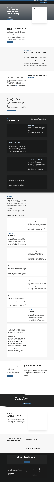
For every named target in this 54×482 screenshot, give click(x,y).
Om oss (32, 2)
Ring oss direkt (11, 19)
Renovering (28, 2)
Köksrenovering (34, 468)
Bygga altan (26, 468)
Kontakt (35, 2)
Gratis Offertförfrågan (11, 110)
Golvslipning (26, 470)
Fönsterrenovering (34, 474)
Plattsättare (33, 469)
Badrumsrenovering (34, 475)
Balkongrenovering (34, 470)
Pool (25, 469)
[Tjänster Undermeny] (25, 2)
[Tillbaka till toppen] (52, 480)
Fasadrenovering (34, 473)
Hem (21, 2)
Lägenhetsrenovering (34, 472)
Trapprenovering (34, 471)
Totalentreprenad (27, 471)
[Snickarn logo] (11, 2)
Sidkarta (40, 470)
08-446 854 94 (45, 0)
